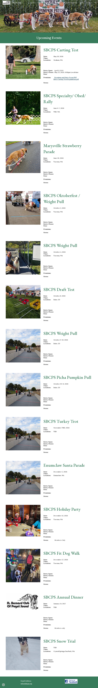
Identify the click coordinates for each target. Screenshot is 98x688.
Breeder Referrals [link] (70, 3)
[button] (95, 2)
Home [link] (32, 3)
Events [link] (57, 3)
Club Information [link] (43, 3)
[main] (49, 38)
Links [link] (82, 3)
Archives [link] (89, 3)
